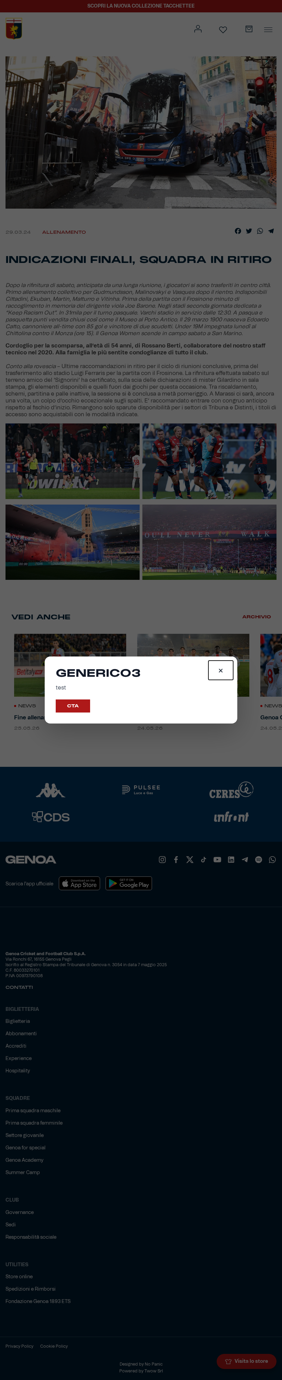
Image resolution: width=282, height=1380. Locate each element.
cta (73, 706)
